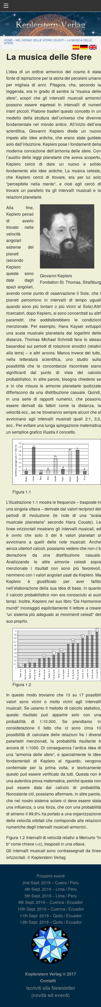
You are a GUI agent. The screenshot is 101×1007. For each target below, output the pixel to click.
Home (8, 40)
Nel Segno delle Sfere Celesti (40, 40)
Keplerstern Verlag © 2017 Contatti (50, 977)
